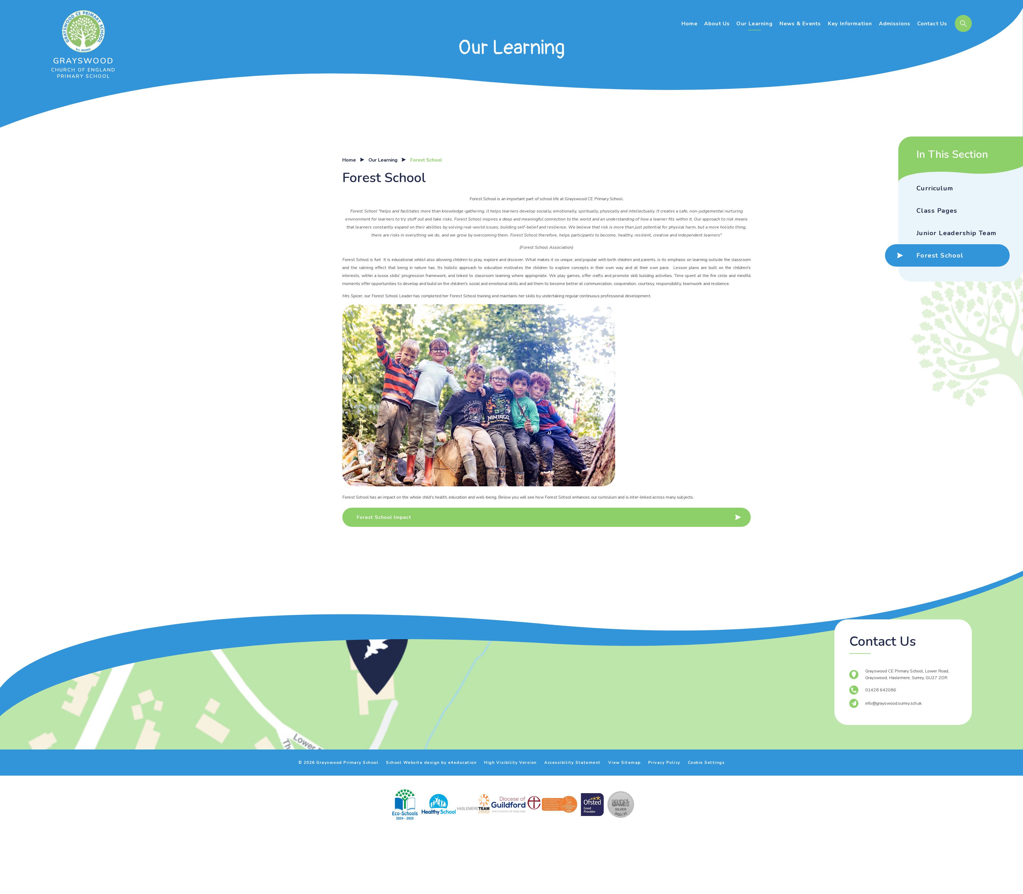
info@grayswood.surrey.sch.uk (893, 703)
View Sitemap (624, 762)
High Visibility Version (510, 762)
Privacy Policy (664, 762)
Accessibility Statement (572, 762)
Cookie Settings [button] (706, 762)
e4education (462, 762)
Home (349, 160)
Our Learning (382, 160)
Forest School (426, 160)
